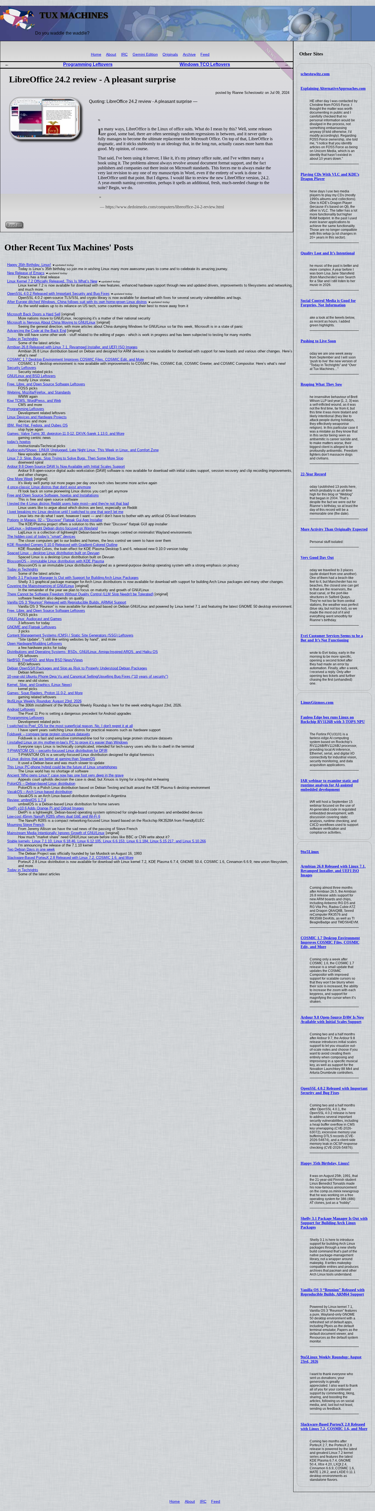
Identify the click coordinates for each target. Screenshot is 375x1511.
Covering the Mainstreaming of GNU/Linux (40, 586)
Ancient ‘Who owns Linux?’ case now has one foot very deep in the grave (65, 775)
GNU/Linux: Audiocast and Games (34, 619)
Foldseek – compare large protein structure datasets (48, 734)
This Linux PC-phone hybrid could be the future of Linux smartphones (62, 767)
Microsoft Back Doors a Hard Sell (33, 314)
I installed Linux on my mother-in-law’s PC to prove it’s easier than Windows (67, 742)
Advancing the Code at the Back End (36, 331)
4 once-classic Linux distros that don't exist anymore (49, 487)
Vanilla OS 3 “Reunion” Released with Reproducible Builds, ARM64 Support (333, 1292)
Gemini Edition (145, 54)
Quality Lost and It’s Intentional (328, 253)
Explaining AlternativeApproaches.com (333, 88)
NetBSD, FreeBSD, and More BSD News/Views (45, 660)
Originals (170, 54)
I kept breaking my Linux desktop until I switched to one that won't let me (65, 512)
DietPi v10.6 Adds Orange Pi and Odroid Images (45, 808)
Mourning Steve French (25, 825)
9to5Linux (310, 852)
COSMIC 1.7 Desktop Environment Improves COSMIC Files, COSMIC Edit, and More (330, 942)
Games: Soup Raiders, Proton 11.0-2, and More (45, 693)
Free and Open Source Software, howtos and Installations (53, 495)
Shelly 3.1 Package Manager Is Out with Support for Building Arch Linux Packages (334, 1222)
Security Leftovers (21, 368)
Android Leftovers (21, 709)
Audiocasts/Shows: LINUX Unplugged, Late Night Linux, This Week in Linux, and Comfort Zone (83, 450)
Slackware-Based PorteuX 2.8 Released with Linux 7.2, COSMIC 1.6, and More (334, 1426)
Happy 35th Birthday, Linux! (325, 1163)
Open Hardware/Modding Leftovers (34, 643)
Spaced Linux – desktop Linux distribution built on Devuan (53, 553)
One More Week (20, 479)
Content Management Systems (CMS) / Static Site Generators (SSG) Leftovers (70, 635)
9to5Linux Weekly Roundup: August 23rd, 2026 (44, 701)
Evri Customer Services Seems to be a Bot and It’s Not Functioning (332, 638)
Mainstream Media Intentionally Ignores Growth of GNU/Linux (56, 833)
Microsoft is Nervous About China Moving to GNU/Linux (51, 322)
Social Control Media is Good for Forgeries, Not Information (328, 303)
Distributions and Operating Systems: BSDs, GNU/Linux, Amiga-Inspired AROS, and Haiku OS (82, 652)
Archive (189, 54)
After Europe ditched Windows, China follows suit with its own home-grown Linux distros (77, 302)
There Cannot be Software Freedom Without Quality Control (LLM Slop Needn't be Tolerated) (80, 594)
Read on (14, 225)
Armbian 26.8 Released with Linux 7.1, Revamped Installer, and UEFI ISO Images (333, 870)
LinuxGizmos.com (317, 702)
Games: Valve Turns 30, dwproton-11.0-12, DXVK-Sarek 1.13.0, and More (65, 433)
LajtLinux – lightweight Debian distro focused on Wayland (52, 528)
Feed (204, 54)
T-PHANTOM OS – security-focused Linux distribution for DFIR (57, 751)
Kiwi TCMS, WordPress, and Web (34, 401)
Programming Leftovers (88, 64)
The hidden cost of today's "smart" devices (41, 536)
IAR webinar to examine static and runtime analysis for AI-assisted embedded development (330, 785)
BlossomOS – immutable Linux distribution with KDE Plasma (55, 561)
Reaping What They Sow (321, 384)
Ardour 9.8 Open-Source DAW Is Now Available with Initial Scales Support (332, 1019)
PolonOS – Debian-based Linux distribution (41, 783)
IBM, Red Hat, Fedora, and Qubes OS (37, 425)
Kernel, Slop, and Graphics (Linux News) (39, 685)
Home (96, 54)
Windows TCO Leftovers (205, 64)
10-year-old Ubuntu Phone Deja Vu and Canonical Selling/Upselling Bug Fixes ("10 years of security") (87, 676)
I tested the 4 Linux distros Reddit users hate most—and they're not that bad (68, 503)
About (111, 54)
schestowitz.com (315, 74)
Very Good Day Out (317, 558)
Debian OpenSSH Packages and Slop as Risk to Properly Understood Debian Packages (77, 668)
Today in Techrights (22, 339)
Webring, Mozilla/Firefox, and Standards (39, 392)
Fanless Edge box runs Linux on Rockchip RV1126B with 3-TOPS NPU (333, 719)
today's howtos (19, 442)
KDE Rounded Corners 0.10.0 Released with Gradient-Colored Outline (62, 545)
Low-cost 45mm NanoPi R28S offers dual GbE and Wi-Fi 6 (53, 816)
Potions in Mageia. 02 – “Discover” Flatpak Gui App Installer (54, 520)
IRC (124, 54)
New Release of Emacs (25, 273)
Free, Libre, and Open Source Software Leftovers (46, 384)
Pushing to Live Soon (318, 341)
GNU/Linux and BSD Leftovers (31, 376)
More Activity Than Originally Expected (334, 529)
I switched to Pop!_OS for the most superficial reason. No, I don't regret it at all (70, 726)
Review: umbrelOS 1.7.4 (26, 800)
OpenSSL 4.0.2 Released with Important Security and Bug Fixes (334, 1090)
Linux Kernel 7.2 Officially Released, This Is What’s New (52, 281)
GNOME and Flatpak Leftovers (31, 627)
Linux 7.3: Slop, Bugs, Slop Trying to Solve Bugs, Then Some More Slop (65, 458)
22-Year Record (313, 474)
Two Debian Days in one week (31, 849)
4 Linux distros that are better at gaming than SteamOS (51, 759)
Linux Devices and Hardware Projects (37, 417)
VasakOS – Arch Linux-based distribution (39, 792)
